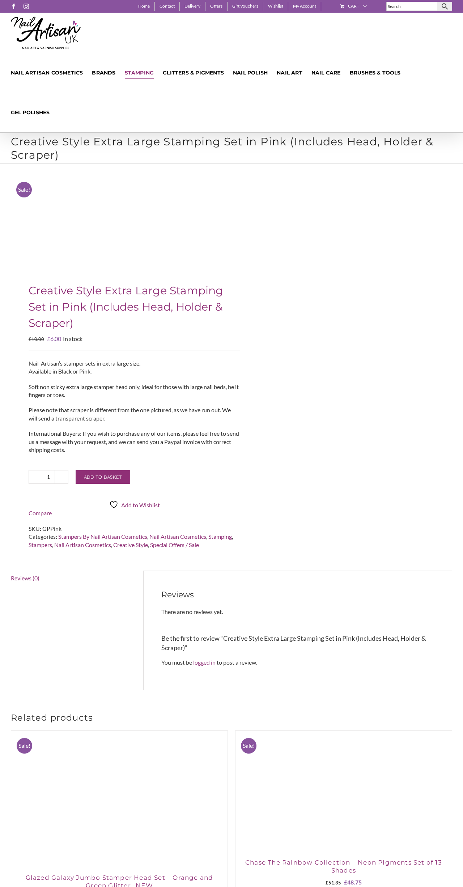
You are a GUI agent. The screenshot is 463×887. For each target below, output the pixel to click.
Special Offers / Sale (174, 544)
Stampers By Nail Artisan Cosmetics (102, 536)
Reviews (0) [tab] (25, 578)
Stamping (220, 536)
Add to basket (103, 477)
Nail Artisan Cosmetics (177, 536)
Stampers (40, 544)
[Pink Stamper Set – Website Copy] (117, 225)
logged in (204, 662)
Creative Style (130, 544)
